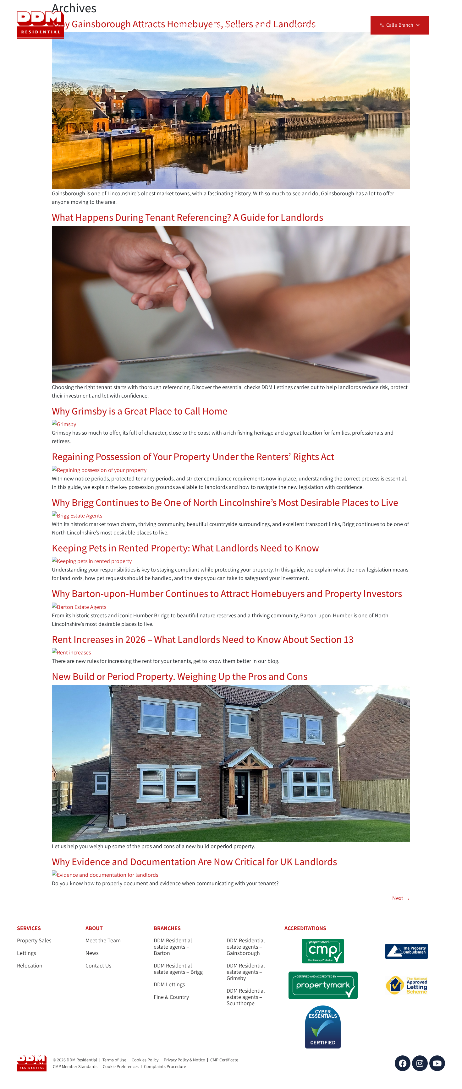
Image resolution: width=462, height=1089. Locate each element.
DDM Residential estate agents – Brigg (178, 968)
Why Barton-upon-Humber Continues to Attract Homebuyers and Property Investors (227, 593)
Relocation (343, 25)
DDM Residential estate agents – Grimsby (246, 971)
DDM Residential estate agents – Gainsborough (246, 946)
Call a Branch (399, 25)
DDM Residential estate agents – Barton (173, 946)
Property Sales (34, 940)
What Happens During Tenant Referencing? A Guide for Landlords (188, 217)
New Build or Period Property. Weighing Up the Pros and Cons (179, 676)
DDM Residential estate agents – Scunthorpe (246, 997)
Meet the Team (103, 940)
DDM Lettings (169, 984)
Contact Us (98, 965)
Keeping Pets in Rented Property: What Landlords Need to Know (185, 547)
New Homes (226, 25)
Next (401, 898)
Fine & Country (171, 997)
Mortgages (305, 25)
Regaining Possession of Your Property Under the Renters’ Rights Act (193, 456)
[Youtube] (437, 1063)
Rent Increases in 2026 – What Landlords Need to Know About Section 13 (203, 639)
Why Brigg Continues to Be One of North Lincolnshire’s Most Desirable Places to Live (225, 502)
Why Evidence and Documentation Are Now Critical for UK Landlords (194, 861)
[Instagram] (420, 1063)
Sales (147, 25)
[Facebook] (402, 1063)
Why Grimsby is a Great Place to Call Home (140, 410)
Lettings (182, 25)
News (91, 953)
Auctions (263, 25)
